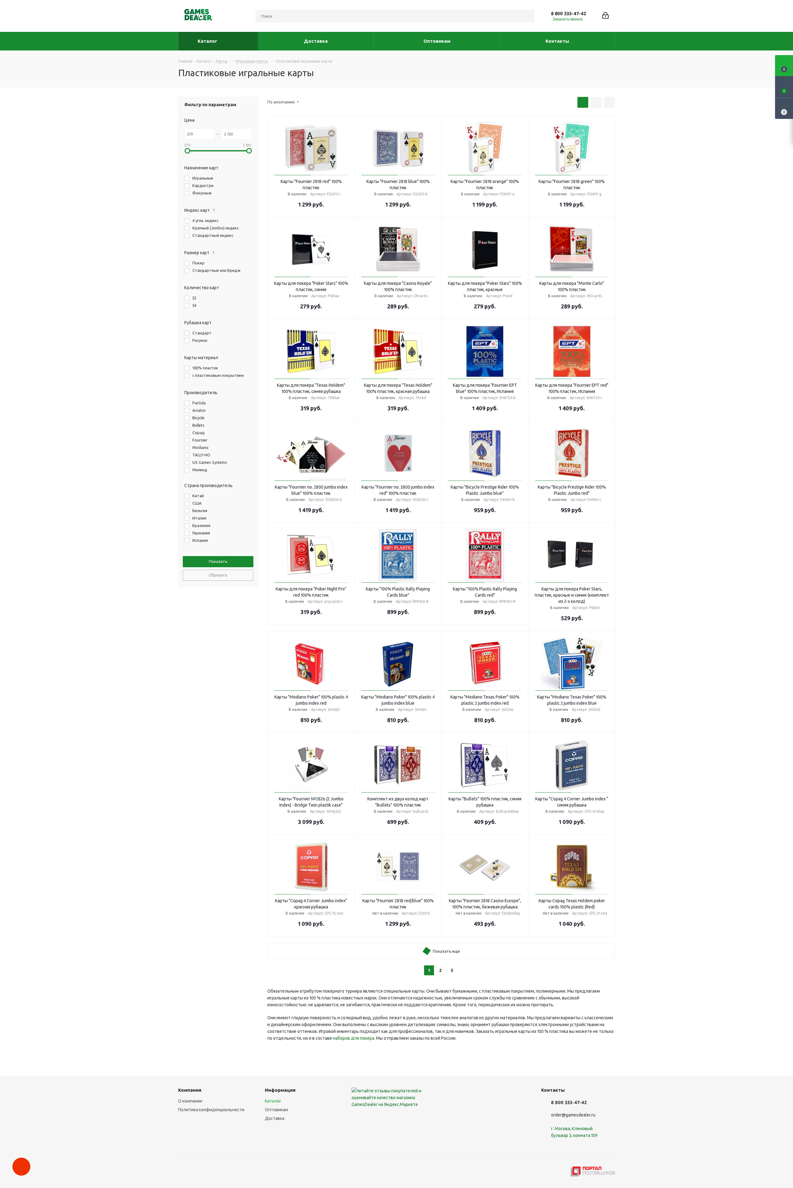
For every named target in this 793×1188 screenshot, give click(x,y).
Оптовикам (276, 1109)
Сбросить (218, 575)
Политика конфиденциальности (211, 1109)
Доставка (274, 1118)
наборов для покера (353, 1038)
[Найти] (526, 16)
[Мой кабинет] (605, 16)
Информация (280, 1090)
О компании (190, 1101)
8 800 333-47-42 (568, 13)
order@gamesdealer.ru (573, 1114)
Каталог (273, 1101)
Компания (189, 1090)
